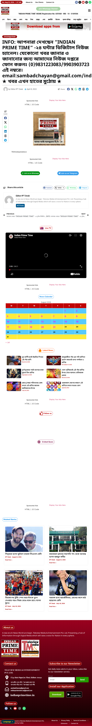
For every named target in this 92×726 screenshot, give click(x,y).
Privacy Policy (65, 720)
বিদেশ (9, 19)
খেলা (44, 19)
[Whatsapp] (90, 2)
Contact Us (50, 2)
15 (66, 321)
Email (50, 676)
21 (54, 327)
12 (31, 321)
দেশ (3, 19)
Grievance (64, 723)
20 (42, 327)
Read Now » (8, 560)
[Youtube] (83, 2)
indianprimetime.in (21, 152)
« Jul (8, 342)
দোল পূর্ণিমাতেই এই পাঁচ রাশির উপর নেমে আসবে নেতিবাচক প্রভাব (73, 373)
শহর (26, 19)
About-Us (29, 2)
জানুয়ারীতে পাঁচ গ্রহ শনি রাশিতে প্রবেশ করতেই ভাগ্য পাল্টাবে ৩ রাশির (73, 360)
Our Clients (39, 2)
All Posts (20, 206)
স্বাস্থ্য (38, 19)
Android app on (76, 693)
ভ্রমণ (85, 19)
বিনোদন (58, 19)
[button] (68, 89)
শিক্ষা (31, 19)
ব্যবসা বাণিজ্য (66, 19)
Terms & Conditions (79, 720)
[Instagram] (86, 2)
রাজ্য (14, 19)
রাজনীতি (50, 19)
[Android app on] (69, 694)
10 (8, 321)
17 (8, 327)
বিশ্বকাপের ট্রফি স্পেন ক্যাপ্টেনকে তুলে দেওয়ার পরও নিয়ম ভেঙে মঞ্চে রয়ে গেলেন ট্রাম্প (23, 600)
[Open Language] (12, 721)
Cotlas (21, 723)
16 (77, 321)
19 (31, 327)
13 (42, 321)
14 (54, 321)
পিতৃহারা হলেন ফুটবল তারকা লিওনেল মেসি (23, 554)
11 (19, 321)
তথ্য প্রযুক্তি (77, 19)
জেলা (20, 19)
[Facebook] (76, 2)
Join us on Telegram (69, 173)
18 (19, 327)
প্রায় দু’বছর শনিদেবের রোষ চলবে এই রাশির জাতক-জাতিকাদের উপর (32, 386)
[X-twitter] (79, 2)
